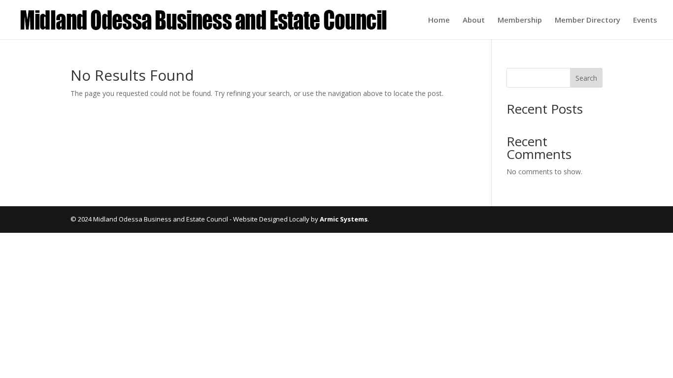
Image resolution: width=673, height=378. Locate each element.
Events (645, 20)
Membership (520, 20)
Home (439, 20)
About (474, 20)
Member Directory (587, 20)
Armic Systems (344, 219)
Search (586, 78)
